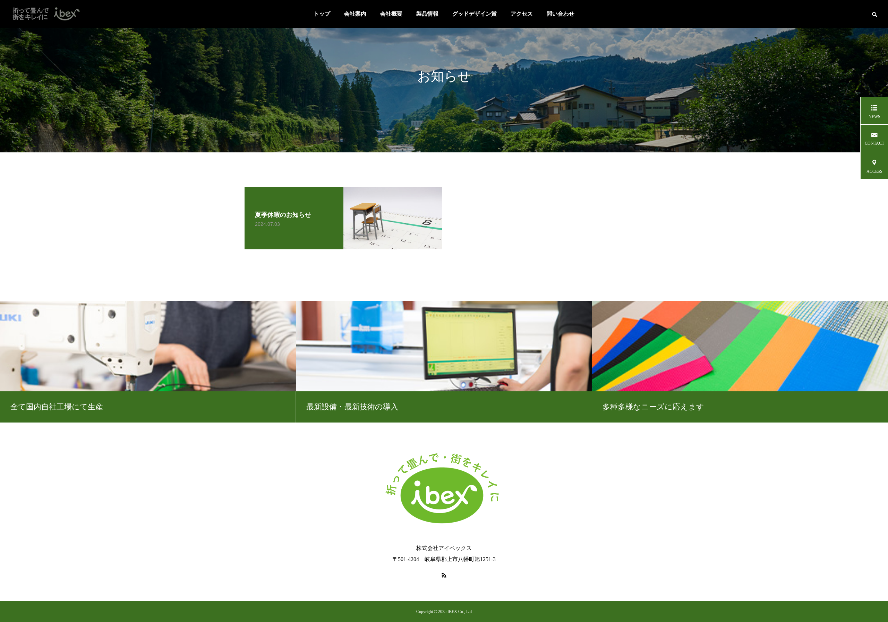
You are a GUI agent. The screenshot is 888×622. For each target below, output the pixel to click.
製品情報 (427, 14)
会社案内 (355, 14)
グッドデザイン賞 (474, 14)
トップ (322, 14)
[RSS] (444, 575)
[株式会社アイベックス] (52, 14)
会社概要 (391, 14)
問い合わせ (560, 14)
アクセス (522, 14)
